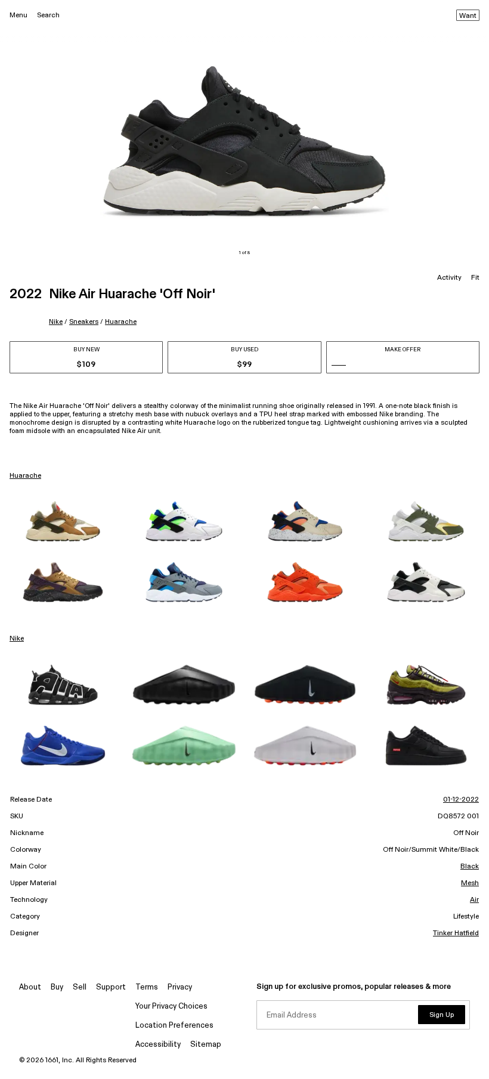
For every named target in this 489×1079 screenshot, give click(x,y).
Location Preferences (174, 1025)
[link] (63, 521)
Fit (475, 278)
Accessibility (158, 1045)
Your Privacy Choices (171, 1006)
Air (474, 900)
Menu (18, 15)
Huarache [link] (25, 476)
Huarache (121, 322)
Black (469, 866)
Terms (146, 987)
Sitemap (205, 1045)
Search (48, 15)
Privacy (180, 987)
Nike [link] (17, 638)
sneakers (83, 322)
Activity (449, 278)
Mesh (470, 883)
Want (467, 16)
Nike (56, 322)
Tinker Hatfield (456, 933)
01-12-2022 (461, 799)
